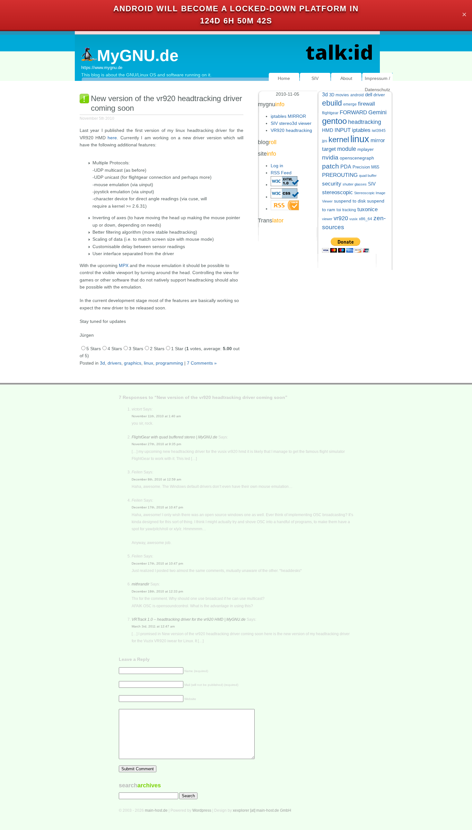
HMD (327, 130)
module (346, 149)
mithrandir (140, 584)
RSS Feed (281, 172)
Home (284, 78)
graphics (132, 363)
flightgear (330, 113)
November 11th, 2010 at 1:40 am (156, 416)
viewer (327, 219)
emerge (350, 104)
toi (339, 209)
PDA (345, 166)
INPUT (343, 130)
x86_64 (365, 219)
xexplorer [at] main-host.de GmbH (262, 810)
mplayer (365, 149)
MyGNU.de (138, 56)
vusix (353, 219)
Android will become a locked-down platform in (236, 8)
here (112, 137)
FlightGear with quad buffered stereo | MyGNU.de (174, 437)
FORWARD (353, 112)
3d (102, 363)
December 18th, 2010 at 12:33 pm (157, 591)
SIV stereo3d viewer (291, 123)
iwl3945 (379, 130)
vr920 (341, 218)
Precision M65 (366, 167)
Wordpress (201, 810)
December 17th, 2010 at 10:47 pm (157, 507)
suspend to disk (350, 201)
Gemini (377, 112)
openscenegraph (357, 158)
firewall (366, 104)
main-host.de (156, 810)
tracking (349, 210)
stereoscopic (337, 192)
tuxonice (367, 209)
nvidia (330, 157)
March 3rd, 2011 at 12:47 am (153, 626)
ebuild (332, 103)
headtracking (364, 122)
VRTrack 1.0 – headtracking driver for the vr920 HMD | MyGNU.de (189, 619)
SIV (315, 78)
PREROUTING (340, 175)
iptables (361, 130)
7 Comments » (202, 363)
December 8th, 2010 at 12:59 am (156, 479)
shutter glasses (355, 184)
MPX (123, 265)
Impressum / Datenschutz (377, 84)
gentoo (334, 121)
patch (330, 166)
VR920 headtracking (291, 130)
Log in (277, 165)
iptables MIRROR (288, 116)
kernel (338, 139)
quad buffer (368, 175)
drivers (114, 363)
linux (148, 363)
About (346, 78)
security (331, 184)
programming (169, 363)
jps (324, 141)
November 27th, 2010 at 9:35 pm (156, 444)
